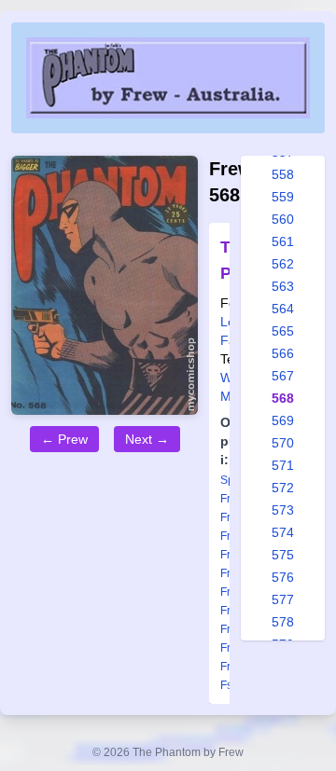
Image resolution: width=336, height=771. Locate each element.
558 (283, 174)
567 (283, 375)
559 (283, 196)
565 (283, 331)
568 (283, 398)
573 (283, 510)
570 (283, 442)
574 (283, 532)
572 (283, 487)
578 (283, 621)
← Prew (64, 439)
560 (283, 219)
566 (283, 353)
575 (283, 554)
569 (283, 420)
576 (283, 577)
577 (283, 599)
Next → (147, 439)
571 (283, 465)
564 (283, 308)
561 (283, 241)
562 (283, 263)
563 (283, 286)
